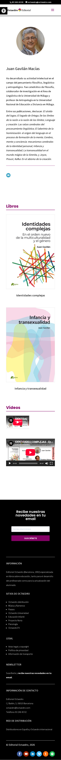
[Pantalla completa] (51, 463)
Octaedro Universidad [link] (18, 613)
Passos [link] (11, 609)
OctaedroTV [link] (14, 627)
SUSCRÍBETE (30, 538)
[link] (3, 10)
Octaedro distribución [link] (18, 602)
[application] (30, 452)
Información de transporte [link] (20, 654)
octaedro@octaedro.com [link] (18, 707)
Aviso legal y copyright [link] (18, 646)
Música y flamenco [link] (16, 605)
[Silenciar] (46, 463)
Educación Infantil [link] (16, 616)
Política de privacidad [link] (18, 650)
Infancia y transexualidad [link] (30, 388)
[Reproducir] (9, 463)
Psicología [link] (13, 624)
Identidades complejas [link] (30, 295)
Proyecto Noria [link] (15, 620)
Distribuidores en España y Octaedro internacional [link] (29, 729)
